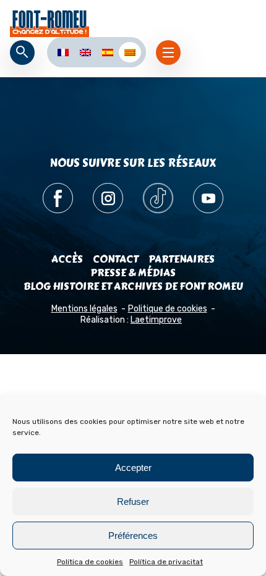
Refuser (133, 501)
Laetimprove (156, 320)
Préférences (133, 535)
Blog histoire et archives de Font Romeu (133, 286)
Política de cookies (90, 561)
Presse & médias (133, 273)
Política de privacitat (166, 561)
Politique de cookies (167, 308)
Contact (116, 259)
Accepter (133, 467)
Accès (67, 259)
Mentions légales (84, 308)
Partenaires (181, 259)
